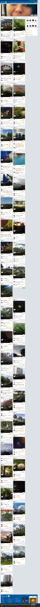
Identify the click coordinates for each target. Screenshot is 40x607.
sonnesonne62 (5, 123)
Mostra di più (35, 23)
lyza (3, 524)
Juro (3, 413)
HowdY (4, 100)
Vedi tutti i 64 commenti (22, 59)
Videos (18, 2)
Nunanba (16, 281)
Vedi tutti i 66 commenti (9, 549)
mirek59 (16, 238)
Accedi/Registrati (32, 0)
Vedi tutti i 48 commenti (22, 455)
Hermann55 (4, 546)
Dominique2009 (5, 300)
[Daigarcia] (30, 20)
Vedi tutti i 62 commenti (22, 319)
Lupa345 (16, 428)
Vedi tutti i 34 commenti (22, 410)
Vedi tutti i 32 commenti (9, 170)
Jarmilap (16, 284)
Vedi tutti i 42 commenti (9, 417)
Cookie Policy (25, 604)
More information (33, 605)
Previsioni (12, 2)
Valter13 (4, 458)
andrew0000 (4, 56)
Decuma (4, 302)
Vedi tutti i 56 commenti (9, 571)
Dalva (3, 258)
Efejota (16, 147)
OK (33, 604)
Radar (15, 2)
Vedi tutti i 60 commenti (9, 349)
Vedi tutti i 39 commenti (9, 327)
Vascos (16, 99)
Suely (3, 17)
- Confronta (3, 602)
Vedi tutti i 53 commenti (22, 542)
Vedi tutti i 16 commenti (22, 564)
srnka (16, 340)
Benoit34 (16, 382)
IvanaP (4, 35)
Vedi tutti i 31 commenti (22, 218)
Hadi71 (4, 236)
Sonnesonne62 (5, 482)
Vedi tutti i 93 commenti (9, 37)
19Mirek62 (4, 256)
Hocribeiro (4, 322)
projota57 (16, 315)
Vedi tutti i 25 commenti (9, 395)
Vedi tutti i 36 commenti (22, 286)
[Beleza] (33, 20)
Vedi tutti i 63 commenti (9, 125)
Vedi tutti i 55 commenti (22, 341)
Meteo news (31, 2)
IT (34, 0)
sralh (3, 144)
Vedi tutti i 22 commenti (9, 147)
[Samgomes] (28, 26)
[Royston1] (28, 20)
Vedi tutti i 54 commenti (22, 103)
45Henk (16, 55)
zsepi (16, 258)
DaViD (3, 504)
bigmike (4, 415)
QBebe (16, 35)
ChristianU (4, 390)
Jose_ (3, 347)
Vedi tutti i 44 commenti (22, 196)
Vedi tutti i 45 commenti (22, 149)
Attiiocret (4, 213)
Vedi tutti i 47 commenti (9, 59)
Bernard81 (4, 234)
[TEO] (36, 20)
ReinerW (4, 569)
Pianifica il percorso (22, 2)
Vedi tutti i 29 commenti (9, 527)
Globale (32, 15)
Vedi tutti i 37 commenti (9, 193)
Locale (35, 15)
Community (35, 2)
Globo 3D (27, 2)
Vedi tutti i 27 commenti (22, 433)
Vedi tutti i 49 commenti (9, 81)
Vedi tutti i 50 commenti (9, 439)
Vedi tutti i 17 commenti (22, 477)
